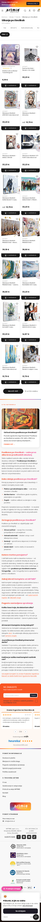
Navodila (33, 676)
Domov (4, 17)
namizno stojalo (11, 636)
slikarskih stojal (15, 598)
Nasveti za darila (8, 676)
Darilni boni (18, 676)
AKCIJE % (14, 28)
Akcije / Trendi (14, 17)
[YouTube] (29, 837)
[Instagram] (24, 837)
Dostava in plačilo (9, 758)
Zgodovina (26, 676)
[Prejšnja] (15, 731)
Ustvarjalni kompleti (9, 674)
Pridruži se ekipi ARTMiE (11, 789)
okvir (10, 633)
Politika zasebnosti (9, 772)
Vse (4, 28)
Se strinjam (20, 911)
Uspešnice (35, 674)
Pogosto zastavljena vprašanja (14, 765)
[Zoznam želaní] (34, 11)
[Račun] (29, 10)
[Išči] (25, 10)
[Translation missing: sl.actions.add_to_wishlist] (17, 47)
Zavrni (6, 917)
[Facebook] (19, 837)
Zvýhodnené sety (27, 28)
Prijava (33, 695)
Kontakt (5, 793)
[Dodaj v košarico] (10, 86)
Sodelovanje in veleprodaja (12, 786)
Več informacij (27, 906)
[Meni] (2, 10)
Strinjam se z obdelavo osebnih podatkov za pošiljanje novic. (18, 702)
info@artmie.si (10, 821)
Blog (4, 796)
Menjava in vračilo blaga (11, 761)
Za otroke (19, 674)
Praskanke (27, 674)
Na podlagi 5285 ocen (20, 745)
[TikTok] (34, 837)
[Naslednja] (25, 731)
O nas (5, 782)
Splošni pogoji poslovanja (12, 768)
